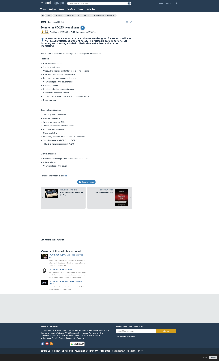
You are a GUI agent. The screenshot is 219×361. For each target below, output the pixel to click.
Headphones (70, 15)
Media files (91, 9)
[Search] (129, 3)
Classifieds (71, 9)
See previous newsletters (125, 336)
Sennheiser (58, 15)
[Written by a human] (45, 32)
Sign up (166, 331)
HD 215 (86, 15)
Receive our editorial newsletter (129, 326)
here (65, 176)
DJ (79, 15)
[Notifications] (176, 3)
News (48, 15)
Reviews (52, 9)
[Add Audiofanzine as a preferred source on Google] (77, 344)
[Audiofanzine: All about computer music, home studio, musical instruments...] (52, 3)
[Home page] (43, 15)
